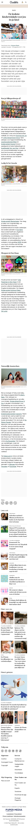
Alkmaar (12, 464)
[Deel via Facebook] (11, 502)
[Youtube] (13, 758)
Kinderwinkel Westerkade (10, 221)
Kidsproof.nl (8, 456)
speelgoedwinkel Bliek (9, 142)
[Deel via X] (15, 502)
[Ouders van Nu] (14, 2)
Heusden (4, 466)
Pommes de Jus (21, 135)
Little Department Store (11, 138)
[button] (8, 824)
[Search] (26, 2)
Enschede (13, 466)
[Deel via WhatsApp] (6, 502)
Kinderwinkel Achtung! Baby (11, 290)
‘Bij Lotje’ (4, 311)
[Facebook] (6, 758)
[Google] (2, 758)
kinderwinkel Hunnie (8, 144)
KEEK (19, 242)
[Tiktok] (20, 758)
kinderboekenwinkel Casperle (11, 414)
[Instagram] (9, 758)
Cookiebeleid (10, 821)
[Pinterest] (17, 758)
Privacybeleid (18, 821)
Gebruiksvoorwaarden (19, 824)
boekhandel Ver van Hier (9, 148)
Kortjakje (20, 230)
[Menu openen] (2, 2)
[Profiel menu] (22, 2)
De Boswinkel (10, 441)
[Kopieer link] (2, 502)
